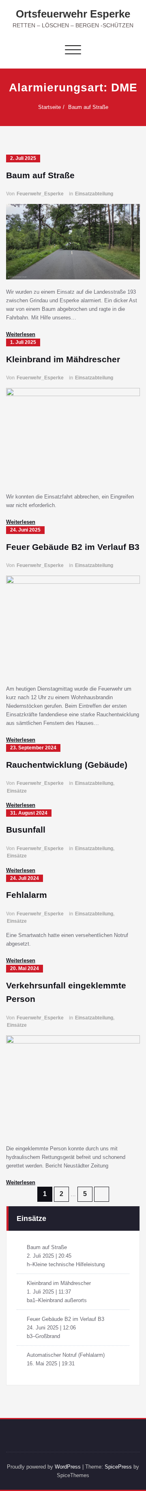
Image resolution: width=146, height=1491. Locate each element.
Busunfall (25, 829)
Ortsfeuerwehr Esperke (73, 14)
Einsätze (17, 791)
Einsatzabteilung (94, 194)
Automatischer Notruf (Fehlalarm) (66, 1355)
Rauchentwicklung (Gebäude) (66, 764)
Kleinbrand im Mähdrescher (63, 359)
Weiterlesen (20, 334)
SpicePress (118, 1467)
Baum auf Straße (88, 107)
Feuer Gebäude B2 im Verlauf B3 (73, 547)
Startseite (49, 107)
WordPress (68, 1467)
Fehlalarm (26, 894)
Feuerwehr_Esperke (40, 194)
